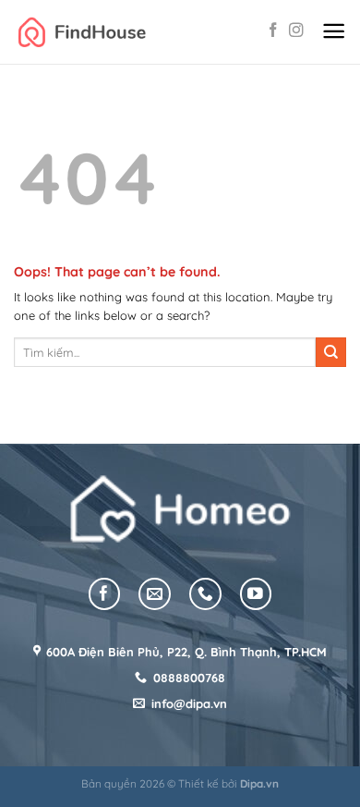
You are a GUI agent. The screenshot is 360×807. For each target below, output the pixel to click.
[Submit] (331, 352)
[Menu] (333, 31)
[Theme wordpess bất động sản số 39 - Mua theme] (82, 32)
